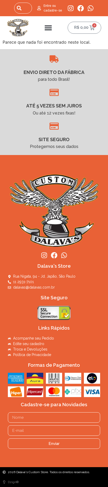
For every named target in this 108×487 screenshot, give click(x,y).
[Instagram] (70, 8)
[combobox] (23, 8)
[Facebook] (80, 8)
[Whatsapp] (90, 8)
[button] (48, 27)
